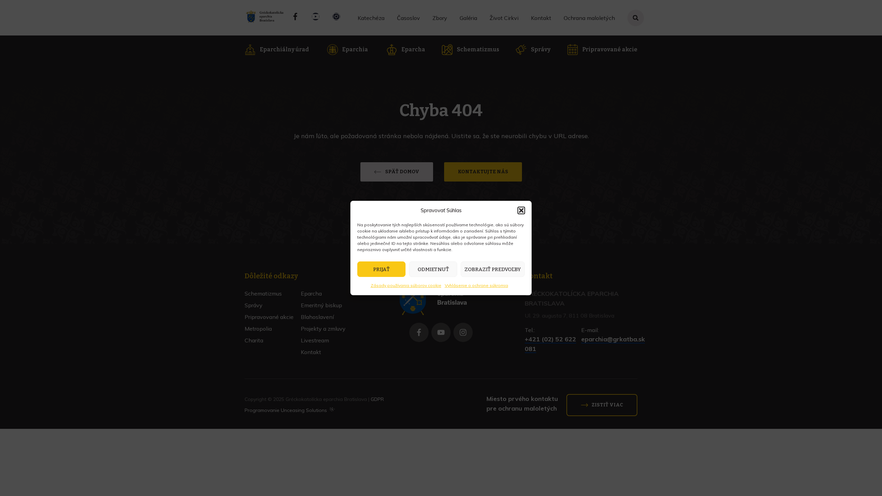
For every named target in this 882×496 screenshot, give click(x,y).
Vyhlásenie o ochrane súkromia (476, 285)
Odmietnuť (433, 269)
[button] (521, 210)
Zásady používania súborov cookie (406, 285)
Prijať (381, 269)
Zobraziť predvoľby (492, 269)
